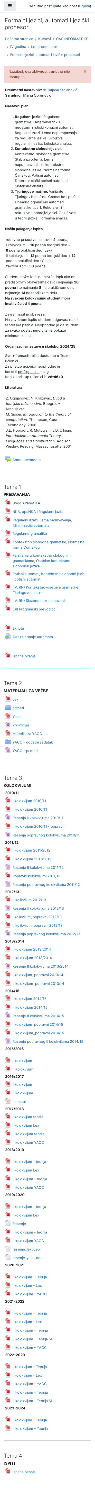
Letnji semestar (44, 47)
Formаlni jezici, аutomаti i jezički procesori (45, 55)
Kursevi (44, 39)
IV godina (18, 47)
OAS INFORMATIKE (72, 39)
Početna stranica (19, 39)
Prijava (84, 6)
